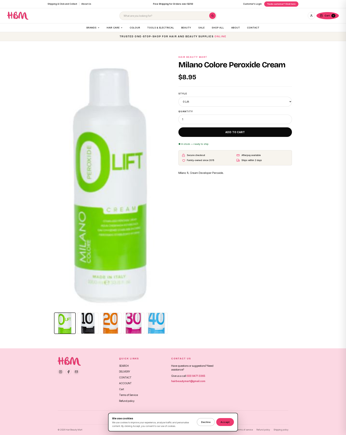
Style (182, 93)
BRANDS (91, 27)
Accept (225, 422)
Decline (205, 422)
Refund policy (126, 400)
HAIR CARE (113, 27)
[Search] (212, 15)
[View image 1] (65, 323)
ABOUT (235, 27)
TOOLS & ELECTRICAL (160, 27)
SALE (201, 27)
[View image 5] (157, 323)
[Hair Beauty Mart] (17, 16)
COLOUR (135, 27)
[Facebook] (68, 372)
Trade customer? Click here (281, 4)
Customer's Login (252, 4)
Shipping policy (281, 429)
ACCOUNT (125, 383)
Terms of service (245, 429)
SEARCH (124, 365)
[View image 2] (88, 323)
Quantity (185, 111)
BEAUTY (186, 27)
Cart (121, 389)
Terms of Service (128, 394)
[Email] (76, 372)
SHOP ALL (218, 27)
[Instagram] (60, 372)
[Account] (311, 15)
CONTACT (253, 27)
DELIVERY (124, 371)
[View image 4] (134, 323)
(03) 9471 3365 (196, 375)
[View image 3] (111, 323)
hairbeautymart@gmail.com (188, 381)
